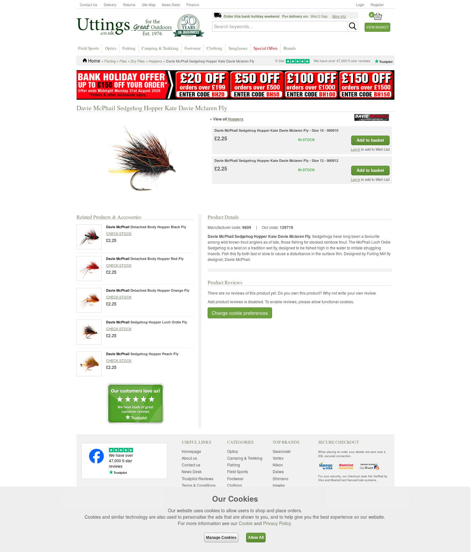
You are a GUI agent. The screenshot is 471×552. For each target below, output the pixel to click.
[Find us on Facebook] (96, 461)
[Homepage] (140, 25)
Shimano (280, 478)
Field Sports (88, 48)
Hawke (279, 485)
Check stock (118, 233)
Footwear (193, 48)
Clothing (214, 48)
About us (189, 458)
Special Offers (265, 48)
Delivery (110, 4)
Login (360, 4)
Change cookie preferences (240, 313)
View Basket (377, 27)
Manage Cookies (221, 537)
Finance (192, 4)
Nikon (278, 464)
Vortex (278, 458)
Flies (123, 60)
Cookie (246, 523)
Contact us (191, 464)
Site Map (148, 4)
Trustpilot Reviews (197, 478)
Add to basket (370, 140)
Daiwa (278, 471)
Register (377, 4)
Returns (129, 4)
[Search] (352, 26)
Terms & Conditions (199, 485)
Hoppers (155, 60)
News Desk (171, 4)
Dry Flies (138, 60)
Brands (290, 48)
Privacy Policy (277, 523)
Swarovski (282, 451)
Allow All (256, 537)
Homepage (191, 451)
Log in (355, 149)
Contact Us (88, 4)
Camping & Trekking (160, 48)
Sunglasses (237, 48)
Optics (110, 48)
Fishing (129, 48)
